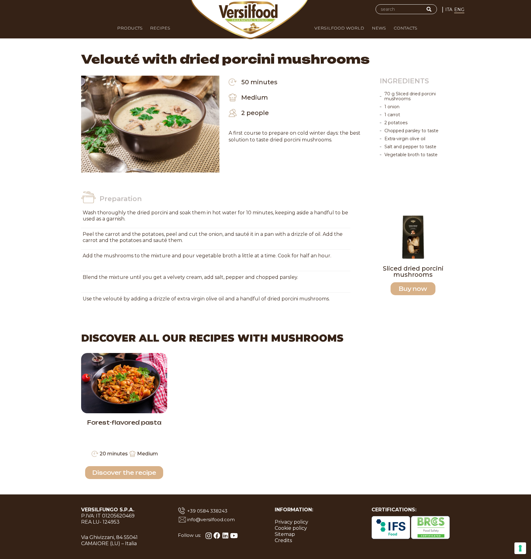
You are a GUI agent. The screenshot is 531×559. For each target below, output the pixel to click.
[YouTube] (234, 535)
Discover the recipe (124, 472)
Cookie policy (291, 528)
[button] (368, 29)
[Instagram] (209, 535)
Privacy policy (291, 522)
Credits (283, 540)
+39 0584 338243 (207, 511)
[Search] (429, 9)
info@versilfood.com (211, 519)
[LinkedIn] (225, 535)
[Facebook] (217, 535)
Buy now (413, 288)
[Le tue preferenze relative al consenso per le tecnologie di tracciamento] (520, 548)
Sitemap (285, 534)
